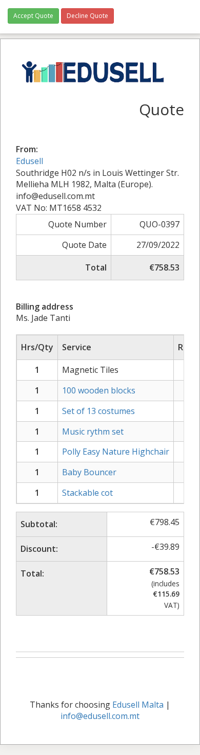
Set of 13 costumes (98, 411)
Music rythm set (93, 431)
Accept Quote (33, 15)
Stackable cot (87, 492)
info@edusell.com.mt (100, 716)
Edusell (29, 161)
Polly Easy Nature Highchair (115, 451)
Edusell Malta (138, 704)
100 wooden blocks (98, 390)
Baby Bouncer (89, 472)
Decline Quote (87, 15)
